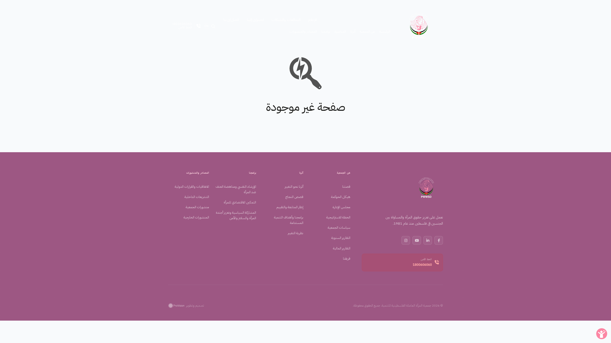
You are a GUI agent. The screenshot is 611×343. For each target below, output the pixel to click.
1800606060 (422, 264)
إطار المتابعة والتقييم (289, 207)
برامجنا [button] (325, 31)
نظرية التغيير (295, 233)
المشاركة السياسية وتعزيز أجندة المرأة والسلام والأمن (236, 215)
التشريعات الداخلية (196, 196)
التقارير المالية (341, 248)
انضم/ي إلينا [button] (255, 19)
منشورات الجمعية (197, 207)
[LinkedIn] (427, 240)
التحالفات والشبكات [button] (286, 19)
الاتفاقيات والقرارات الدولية (192, 186)
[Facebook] (438, 240)
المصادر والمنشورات (197, 173)
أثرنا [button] (352, 31)
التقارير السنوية (340, 237)
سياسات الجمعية (339, 227)
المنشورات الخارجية (196, 217)
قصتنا (346, 186)
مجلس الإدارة (341, 207)
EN (206, 26)
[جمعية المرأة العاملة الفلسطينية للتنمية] (419, 26)
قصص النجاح (294, 196)
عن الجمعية (343, 173)
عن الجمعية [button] (367, 31)
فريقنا (346, 258)
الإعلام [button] (312, 19)
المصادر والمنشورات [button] (303, 31)
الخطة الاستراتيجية (338, 217)
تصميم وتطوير (195, 305)
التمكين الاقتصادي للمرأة (240, 202)
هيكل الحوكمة (340, 196)
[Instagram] (405, 240)
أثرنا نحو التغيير (294, 186)
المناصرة (340, 31)
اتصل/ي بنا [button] (231, 19)
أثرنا (301, 173)
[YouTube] (416, 240)
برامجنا (252, 173)
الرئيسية (384, 31)
